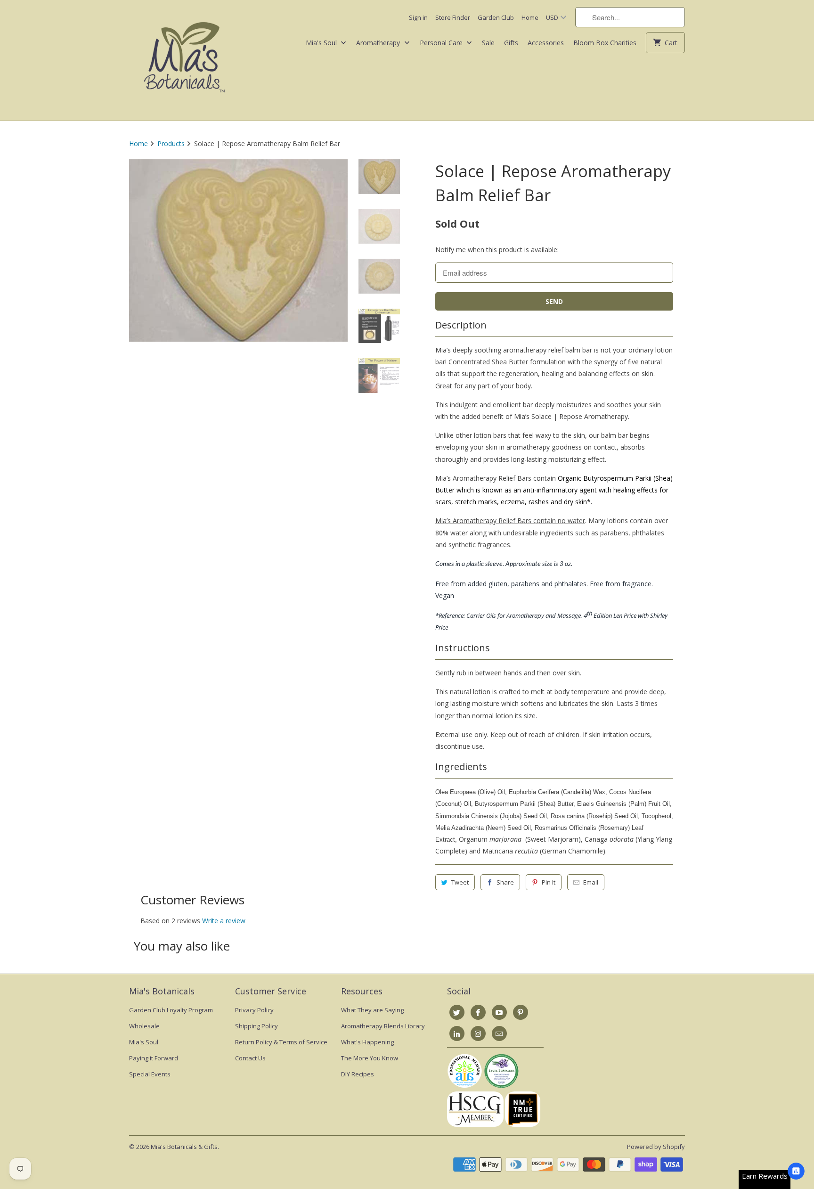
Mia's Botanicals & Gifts (184, 1146)
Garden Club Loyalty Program (171, 1010)
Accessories (546, 42)
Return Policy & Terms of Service (281, 1042)
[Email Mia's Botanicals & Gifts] (499, 1033)
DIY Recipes (357, 1074)
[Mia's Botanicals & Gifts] (184, 60)
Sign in (418, 17)
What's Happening (367, 1042)
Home (529, 17)
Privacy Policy (254, 1010)
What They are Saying (372, 1010)
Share (505, 882)
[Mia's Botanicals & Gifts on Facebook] (478, 1012)
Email (590, 882)
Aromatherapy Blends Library (383, 1026)
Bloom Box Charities (604, 42)
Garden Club (496, 17)
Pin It (548, 882)
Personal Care (442, 42)
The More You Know (369, 1058)
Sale (488, 42)
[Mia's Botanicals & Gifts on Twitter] (456, 1012)
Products (171, 143)
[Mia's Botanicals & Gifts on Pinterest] (520, 1012)
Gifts (511, 42)
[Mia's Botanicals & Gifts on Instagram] (478, 1033)
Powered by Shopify (656, 1146)
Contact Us (250, 1058)
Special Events (150, 1074)
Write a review (223, 920)
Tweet (460, 882)
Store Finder (452, 17)
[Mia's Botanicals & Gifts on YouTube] (499, 1012)
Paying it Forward (153, 1058)
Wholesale (144, 1026)
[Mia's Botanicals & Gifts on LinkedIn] (456, 1033)
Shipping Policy (256, 1026)
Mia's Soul (322, 42)
